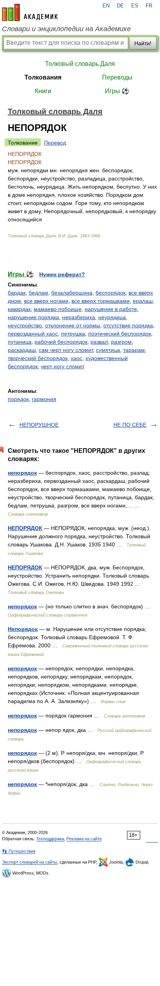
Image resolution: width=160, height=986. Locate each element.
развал (99, 342)
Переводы (117, 77)
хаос (76, 358)
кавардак (19, 309)
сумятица (108, 350)
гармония (44, 399)
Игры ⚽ (117, 91)
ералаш (143, 301)
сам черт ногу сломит (66, 350)
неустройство (25, 325)
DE (120, 6)
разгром (121, 342)
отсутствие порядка (128, 325)
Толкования (42, 77)
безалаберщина (71, 293)
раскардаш (22, 350)
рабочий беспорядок (61, 342)
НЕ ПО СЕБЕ (129, 425)
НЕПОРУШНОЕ (39, 425)
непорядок (22, 473)
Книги (43, 91)
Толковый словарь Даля (80, 63)
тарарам (134, 350)
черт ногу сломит (62, 366)
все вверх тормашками (100, 301)
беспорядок (110, 293)
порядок (18, 399)
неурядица (112, 317)
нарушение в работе (111, 309)
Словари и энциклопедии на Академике (66, 29)
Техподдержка (50, 838)
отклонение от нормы (72, 325)
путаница (19, 342)
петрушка (73, 333)
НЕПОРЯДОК (25, 528)
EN (106, 6)
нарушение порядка (33, 317)
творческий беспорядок (38, 358)
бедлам (38, 293)
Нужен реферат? (62, 274)
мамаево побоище (58, 309)
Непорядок (23, 629)
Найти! (142, 43)
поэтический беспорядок (119, 333)
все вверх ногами (46, 301)
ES (134, 6)
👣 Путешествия (18, 851)
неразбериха (78, 317)
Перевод (55, 143)
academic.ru (30, 12)
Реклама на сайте (84, 838)
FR (149, 6)
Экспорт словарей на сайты (29, 862)
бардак (17, 293)
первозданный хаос (33, 333)
